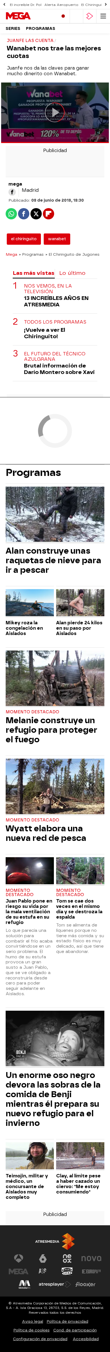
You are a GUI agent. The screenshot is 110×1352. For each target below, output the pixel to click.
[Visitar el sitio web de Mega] (18, 1271)
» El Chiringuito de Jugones (72, 254)
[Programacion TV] (76, 16)
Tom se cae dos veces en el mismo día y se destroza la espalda (79, 909)
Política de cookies (32, 1330)
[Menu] (103, 16)
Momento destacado (32, 712)
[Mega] (30, 16)
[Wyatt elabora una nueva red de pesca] (55, 787)
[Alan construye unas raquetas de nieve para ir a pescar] (55, 515)
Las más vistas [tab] (33, 273)
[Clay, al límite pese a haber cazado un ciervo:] (80, 1156)
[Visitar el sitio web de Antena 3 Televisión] (18, 1258)
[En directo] (63, 16)
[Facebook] (12, 192)
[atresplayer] (89, 16)
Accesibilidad (86, 1339)
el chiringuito (24, 239)
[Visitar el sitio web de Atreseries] (43, 1271)
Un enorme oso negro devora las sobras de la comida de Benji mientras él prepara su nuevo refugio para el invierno (53, 1099)
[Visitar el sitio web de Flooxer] (85, 1284)
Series (13, 28)
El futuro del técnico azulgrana (54, 356)
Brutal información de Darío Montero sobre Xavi (59, 368)
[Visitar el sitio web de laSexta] (43, 1258)
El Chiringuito (93, 5)
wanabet (57, 239)
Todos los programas (55, 322)
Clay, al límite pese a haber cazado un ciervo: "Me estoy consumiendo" (78, 1184)
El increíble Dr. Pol (25, 5)
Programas (40, 28)
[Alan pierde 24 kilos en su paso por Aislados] (80, 603)
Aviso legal (32, 1321)
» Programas (31, 254)
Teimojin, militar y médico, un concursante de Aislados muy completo (27, 1186)
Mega (11, 254)
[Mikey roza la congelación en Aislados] (30, 603)
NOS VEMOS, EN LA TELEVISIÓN (48, 288)
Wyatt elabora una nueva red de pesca (46, 833)
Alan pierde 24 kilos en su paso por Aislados (79, 628)
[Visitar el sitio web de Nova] (91, 1258)
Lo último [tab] (72, 273)
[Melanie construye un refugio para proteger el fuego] (55, 679)
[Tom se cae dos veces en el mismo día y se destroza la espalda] (80, 871)
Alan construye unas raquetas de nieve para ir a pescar (53, 560)
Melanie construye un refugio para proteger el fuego (51, 730)
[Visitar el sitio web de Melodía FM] (24, 1284)
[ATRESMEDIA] (55, 1241)
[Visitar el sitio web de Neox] (67, 1258)
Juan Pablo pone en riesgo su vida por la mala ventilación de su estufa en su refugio (29, 911)
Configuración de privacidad (40, 1339)
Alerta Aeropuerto (61, 5)
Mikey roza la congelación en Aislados (24, 628)
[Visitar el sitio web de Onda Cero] (67, 1271)
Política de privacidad (67, 1321)
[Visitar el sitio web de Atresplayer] (55, 1284)
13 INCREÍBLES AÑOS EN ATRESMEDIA (56, 301)
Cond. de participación (75, 1330)
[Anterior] (4, 4)
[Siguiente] (106, 4)
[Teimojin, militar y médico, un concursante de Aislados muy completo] (30, 1156)
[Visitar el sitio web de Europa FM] (91, 1271)
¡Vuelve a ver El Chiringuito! (44, 333)
